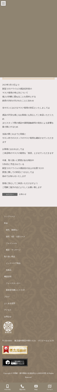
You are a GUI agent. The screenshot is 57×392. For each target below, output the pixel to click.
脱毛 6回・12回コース (15, 237)
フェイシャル (11, 243)
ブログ (7, 297)
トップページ (9, 216)
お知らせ (22, 194)
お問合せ (7, 317)
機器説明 (7, 276)
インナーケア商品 (13, 263)
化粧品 (8, 270)
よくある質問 (9, 303)
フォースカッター (13, 283)
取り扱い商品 (9, 256)
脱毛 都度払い (12, 230)
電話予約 (22, 389)
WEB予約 (7, 389)
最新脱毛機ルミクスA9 (15, 290)
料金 (6, 223)
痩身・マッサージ (13, 250)
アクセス (7, 310)
